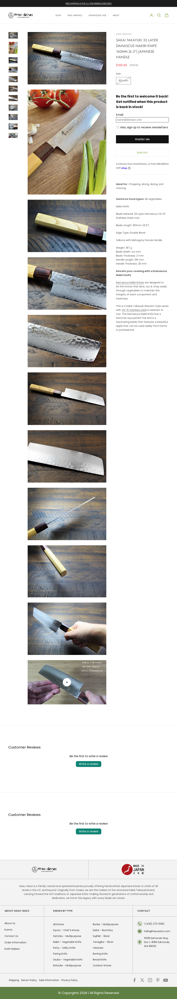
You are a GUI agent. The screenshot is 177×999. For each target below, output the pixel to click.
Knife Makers (12, 949)
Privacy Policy (69, 980)
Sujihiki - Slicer (101, 936)
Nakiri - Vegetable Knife (67, 942)
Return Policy (29, 980)
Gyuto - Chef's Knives (66, 930)
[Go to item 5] (13, 79)
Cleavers (98, 948)
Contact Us (11, 936)
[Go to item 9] (13, 117)
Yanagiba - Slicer (103, 942)
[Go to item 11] (13, 135)
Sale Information (49, 980)
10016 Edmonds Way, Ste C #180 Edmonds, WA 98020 (157, 942)
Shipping (14, 980)
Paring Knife (60, 953)
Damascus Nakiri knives (130, 282)
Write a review (88, 764)
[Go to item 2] (13, 47)
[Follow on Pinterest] (157, 980)
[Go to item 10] (13, 126)
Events (8, 929)
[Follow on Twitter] (142, 980)
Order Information (15, 942)
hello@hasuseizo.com (157, 931)
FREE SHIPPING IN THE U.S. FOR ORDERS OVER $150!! (89, 3)
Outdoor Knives (102, 965)
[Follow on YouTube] (165, 980)
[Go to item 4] (13, 69)
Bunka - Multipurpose (105, 924)
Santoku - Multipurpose (67, 936)
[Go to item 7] (13, 98)
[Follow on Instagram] (150, 980)
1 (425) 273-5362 (154, 924)
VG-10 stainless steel (134, 310)
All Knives (58, 924)
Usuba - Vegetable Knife (67, 959)
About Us (9, 923)
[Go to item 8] (13, 107)
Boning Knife (100, 953)
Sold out (142, 152)
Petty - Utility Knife (64, 948)
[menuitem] (59, 15)
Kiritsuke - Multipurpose (67, 965)
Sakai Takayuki (123, 34)
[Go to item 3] (13, 60)
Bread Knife (99, 959)
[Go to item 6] (13, 88)
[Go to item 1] (13, 35)
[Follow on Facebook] (134, 980)
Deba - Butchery (103, 930)
